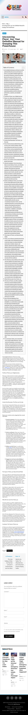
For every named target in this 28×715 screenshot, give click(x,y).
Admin (5, 49)
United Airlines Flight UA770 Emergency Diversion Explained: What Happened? (23, 665)
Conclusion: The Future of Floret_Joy (13, 316)
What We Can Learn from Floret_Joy (13, 279)
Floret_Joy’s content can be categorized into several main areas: (14, 160)
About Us (18, 708)
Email (5, 617)
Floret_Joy (9, 550)
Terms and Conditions (17, 707)
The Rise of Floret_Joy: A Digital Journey (13, 96)
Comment (6, 591)
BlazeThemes (17, 704)
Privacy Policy (10, 708)
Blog (4, 33)
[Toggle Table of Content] (22, 68)
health (10, 447)
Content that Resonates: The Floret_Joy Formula (13, 141)
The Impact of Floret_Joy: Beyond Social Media (14, 235)
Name (5, 610)
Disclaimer (7, 707)
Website (6, 623)
